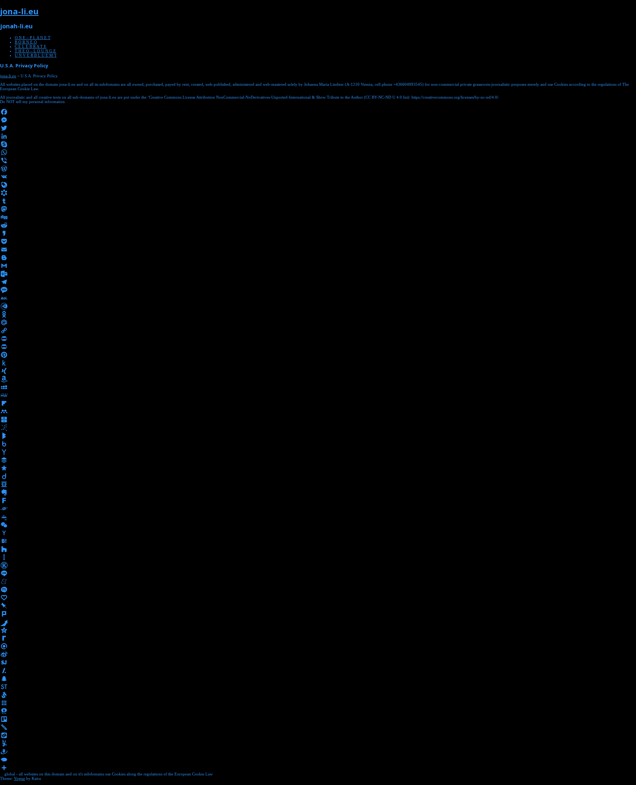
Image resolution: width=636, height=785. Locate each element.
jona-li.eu (19, 11)
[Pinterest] (318, 355)
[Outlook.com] (318, 274)
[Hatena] (318, 541)
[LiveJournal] (318, 185)
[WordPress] (318, 169)
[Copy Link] (318, 330)
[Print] (318, 339)
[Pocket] (318, 241)
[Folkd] (318, 509)
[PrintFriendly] (318, 347)
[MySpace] (318, 387)
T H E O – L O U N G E (35, 51)
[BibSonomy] (318, 428)
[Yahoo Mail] (318, 452)
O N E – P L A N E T (32, 37)
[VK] (318, 177)
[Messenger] (318, 120)
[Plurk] (318, 614)
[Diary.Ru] (318, 306)
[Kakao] (318, 233)
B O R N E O (26, 42)
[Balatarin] (318, 420)
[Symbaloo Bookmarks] (318, 703)
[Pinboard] (318, 606)
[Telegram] (318, 282)
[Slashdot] (318, 670)
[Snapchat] (318, 679)
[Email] (318, 249)
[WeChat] (318, 525)
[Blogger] (318, 258)
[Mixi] (318, 590)
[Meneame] (318, 581)
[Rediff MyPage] (318, 638)
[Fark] (318, 500)
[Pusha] (318, 622)
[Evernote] (318, 492)
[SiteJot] (318, 662)
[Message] (318, 290)
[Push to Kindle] (318, 363)
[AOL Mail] (318, 298)
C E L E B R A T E (30, 46)
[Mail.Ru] (318, 322)
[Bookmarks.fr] (318, 193)
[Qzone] (318, 630)
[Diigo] (318, 476)
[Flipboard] (318, 403)
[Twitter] (318, 128)
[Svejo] (318, 695)
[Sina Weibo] (318, 654)
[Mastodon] (318, 209)
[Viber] (318, 160)
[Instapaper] (318, 557)
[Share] (318, 768)
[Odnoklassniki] (318, 314)
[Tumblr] (318, 201)
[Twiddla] (318, 727)
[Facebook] (318, 112)
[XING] (318, 371)
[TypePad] (318, 760)
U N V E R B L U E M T (36, 55)
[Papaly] (318, 598)
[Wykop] (318, 735)
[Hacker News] (318, 533)
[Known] (318, 565)
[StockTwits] (318, 687)
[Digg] (318, 217)
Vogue (19, 778)
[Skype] (318, 144)
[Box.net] (318, 444)
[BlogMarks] (318, 436)
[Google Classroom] (318, 517)
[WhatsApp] (318, 152)
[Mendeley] (318, 411)
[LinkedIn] (318, 136)
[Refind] (318, 646)
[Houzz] (318, 549)
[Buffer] (318, 460)
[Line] (318, 573)
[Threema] (318, 711)
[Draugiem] (318, 751)
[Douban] (318, 484)
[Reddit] (318, 225)
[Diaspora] (318, 468)
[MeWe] (318, 395)
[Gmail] (318, 266)
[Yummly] (318, 743)
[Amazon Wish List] (318, 379)
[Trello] (318, 719)
